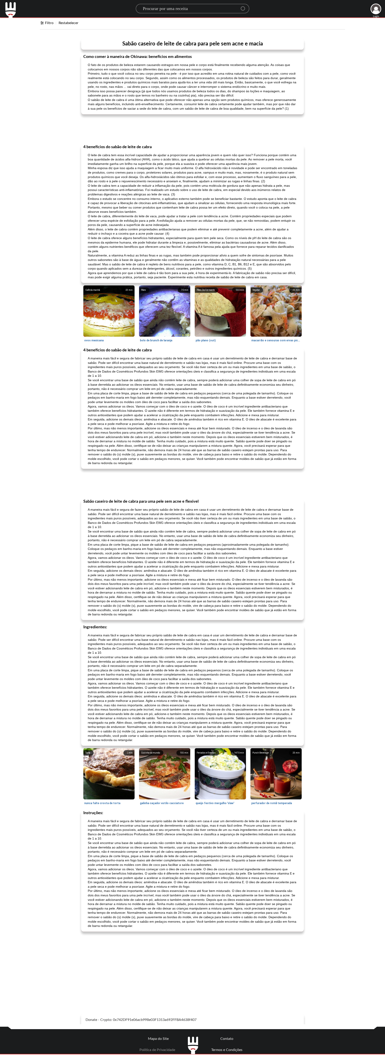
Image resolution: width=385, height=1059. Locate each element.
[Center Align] (244, 6)
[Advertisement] (192, 129)
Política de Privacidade (157, 1050)
